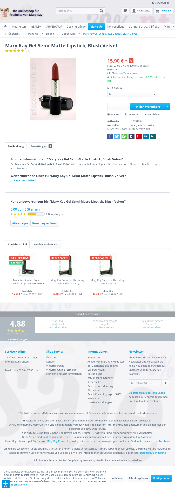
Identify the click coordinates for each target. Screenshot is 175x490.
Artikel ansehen (58, 327)
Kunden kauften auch (46, 244)
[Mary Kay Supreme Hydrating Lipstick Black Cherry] (67, 265)
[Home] (5, 26)
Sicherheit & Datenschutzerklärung (100, 384)
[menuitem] (80, 10)
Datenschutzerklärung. (153, 452)
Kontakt (50, 361)
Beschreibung (16, 146)
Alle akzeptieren (138, 478)
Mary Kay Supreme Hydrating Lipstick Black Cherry (67, 281)
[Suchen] (101, 10)
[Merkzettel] (125, 10)
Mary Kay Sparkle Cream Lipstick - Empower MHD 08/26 (27, 281)
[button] (110, 136)
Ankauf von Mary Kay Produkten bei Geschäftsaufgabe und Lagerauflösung (106, 365)
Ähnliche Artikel (17, 244)
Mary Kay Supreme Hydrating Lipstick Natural (107, 281)
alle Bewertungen (18, 339)
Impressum (94, 357)
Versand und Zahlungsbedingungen (100, 375)
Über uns (51, 357)
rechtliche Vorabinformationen (64, 373)
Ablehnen (117, 478)
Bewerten (134, 114)
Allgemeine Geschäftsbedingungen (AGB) (104, 392)
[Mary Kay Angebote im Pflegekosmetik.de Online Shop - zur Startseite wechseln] (21, 15)
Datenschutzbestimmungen (149, 392)
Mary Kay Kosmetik (58, 441)
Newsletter (94, 398)
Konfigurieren (161, 478)
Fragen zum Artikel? (24, 180)
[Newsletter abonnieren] (165, 382)
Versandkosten (72, 413)
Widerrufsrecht (55, 365)
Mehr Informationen (15, 484)
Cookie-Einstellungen (100, 402)
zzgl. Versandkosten (128, 72)
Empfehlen (153, 114)
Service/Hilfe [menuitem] (162, 2)
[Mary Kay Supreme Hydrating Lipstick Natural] (107, 265)
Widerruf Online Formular (61, 369)
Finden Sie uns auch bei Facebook (150, 441)
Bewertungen (41, 146)
